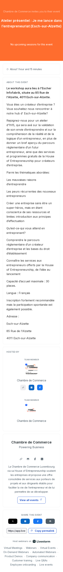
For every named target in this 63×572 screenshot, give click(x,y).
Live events (46, 564)
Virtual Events (48, 547)
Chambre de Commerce (31, 442)
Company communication (40, 556)
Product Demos (14, 556)
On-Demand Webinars (16, 552)
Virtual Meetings (13, 547)
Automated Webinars (44, 552)
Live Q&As (41, 560)
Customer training (22, 560)
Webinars (31, 547)
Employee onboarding (23, 564)
